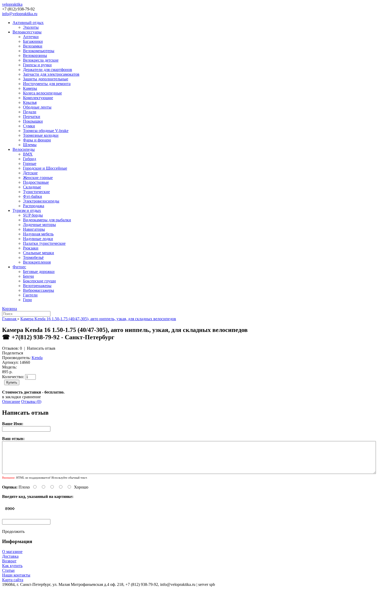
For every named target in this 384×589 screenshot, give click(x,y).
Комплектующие (38, 98)
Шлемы (30, 144)
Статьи (8, 570)
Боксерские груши (39, 281)
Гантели (30, 295)
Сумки (29, 126)
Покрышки (33, 121)
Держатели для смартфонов (47, 69)
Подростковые (36, 182)
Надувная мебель (38, 234)
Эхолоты (31, 27)
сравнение (31, 397)
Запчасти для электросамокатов (51, 74)
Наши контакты (16, 575)
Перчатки (31, 116)
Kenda (37, 357)
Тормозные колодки (41, 135)
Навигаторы (34, 229)
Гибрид (29, 159)
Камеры (30, 88)
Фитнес (19, 267)
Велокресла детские (41, 60)
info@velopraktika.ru (19, 13)
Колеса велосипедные (42, 93)
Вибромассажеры (38, 290)
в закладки (11, 397)
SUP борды (33, 215)
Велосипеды (24, 149)
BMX (28, 154)
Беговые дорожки (39, 271)
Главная (9, 319)
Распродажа (33, 206)
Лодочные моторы (39, 224)
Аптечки (31, 36)
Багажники (33, 41)
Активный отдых (28, 22)
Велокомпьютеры (38, 51)
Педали (29, 112)
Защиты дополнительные (45, 79)
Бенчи (28, 276)
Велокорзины (35, 55)
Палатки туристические (44, 243)
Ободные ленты (37, 107)
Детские (30, 173)
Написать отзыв (41, 348)
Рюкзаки (30, 248)
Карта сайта (12, 580)
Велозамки (32, 46)
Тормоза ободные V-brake (45, 130)
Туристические (36, 191)
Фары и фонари (37, 140)
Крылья (30, 102)
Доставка (10, 556)
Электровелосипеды (41, 201)
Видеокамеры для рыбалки (47, 220)
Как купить (12, 565)
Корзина (9, 308)
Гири (27, 300)
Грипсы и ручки (37, 65)
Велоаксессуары (27, 32)
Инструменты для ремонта (47, 83)
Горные (29, 163)
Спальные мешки (38, 253)
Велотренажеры (37, 285)
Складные (32, 187)
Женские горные (38, 177)
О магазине (12, 551)
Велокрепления (37, 262)
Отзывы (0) (31, 401)
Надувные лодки (38, 238)
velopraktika (12, 4)
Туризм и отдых (27, 210)
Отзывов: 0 (12, 348)
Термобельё (33, 257)
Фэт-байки (32, 196)
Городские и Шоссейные (45, 168)
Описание (11, 401)
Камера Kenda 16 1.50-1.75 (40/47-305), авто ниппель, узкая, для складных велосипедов (98, 319)
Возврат (9, 561)
